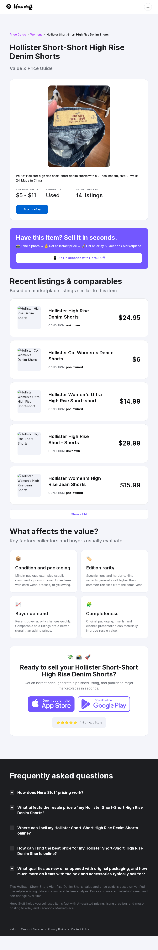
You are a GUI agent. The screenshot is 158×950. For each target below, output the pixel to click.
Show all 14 (79, 514)
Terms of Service (32, 929)
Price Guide (18, 34)
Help (13, 929)
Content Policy (80, 929)
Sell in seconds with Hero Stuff (79, 258)
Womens (36, 34)
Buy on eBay (32, 209)
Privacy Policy (57, 929)
